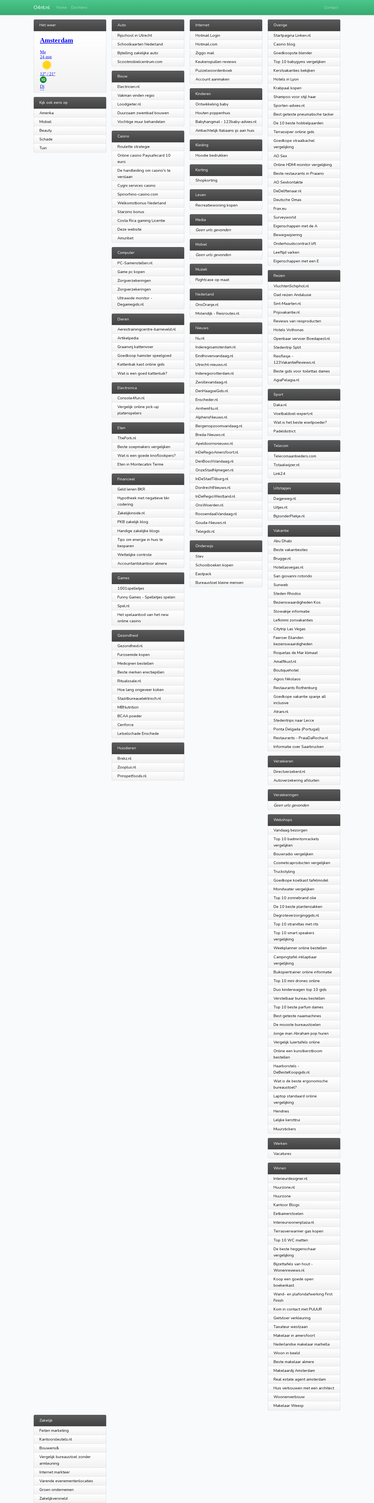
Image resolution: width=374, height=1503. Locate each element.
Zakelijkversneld (53, 1498)
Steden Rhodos (287, 593)
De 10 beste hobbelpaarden (298, 123)
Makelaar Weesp (289, 1405)
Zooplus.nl (126, 767)
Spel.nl (123, 606)
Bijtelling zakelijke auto (137, 53)
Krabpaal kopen (287, 88)
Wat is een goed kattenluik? (142, 373)
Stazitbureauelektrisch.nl (139, 698)
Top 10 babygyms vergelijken (300, 61)
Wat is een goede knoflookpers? (146, 455)
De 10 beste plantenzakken (298, 906)
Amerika (46, 113)
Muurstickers (285, 1129)
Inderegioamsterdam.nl (215, 347)
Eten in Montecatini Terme (140, 464)
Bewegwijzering (288, 234)
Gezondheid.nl (130, 646)
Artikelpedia (128, 338)
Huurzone (282, 1196)
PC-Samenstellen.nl (135, 263)
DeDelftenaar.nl (287, 191)
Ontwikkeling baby (211, 104)
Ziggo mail (204, 53)
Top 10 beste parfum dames (298, 1007)
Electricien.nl (128, 86)
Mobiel (45, 121)
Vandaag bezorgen (290, 830)
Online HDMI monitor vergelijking (303, 164)
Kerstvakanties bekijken (294, 70)
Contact (331, 7)
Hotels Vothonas (289, 329)
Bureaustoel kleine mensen (219, 582)
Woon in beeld (287, 1353)
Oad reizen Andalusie (292, 294)
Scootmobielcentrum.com (139, 61)
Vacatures (282, 1153)
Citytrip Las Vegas (290, 629)
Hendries (281, 1111)
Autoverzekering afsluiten (296, 780)
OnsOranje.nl (206, 304)
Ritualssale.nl (129, 681)
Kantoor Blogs (287, 1204)
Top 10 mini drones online (297, 980)
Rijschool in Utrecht (134, 35)
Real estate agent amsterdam (300, 1379)
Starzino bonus (130, 211)
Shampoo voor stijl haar (295, 96)
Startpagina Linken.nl (292, 35)
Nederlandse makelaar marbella (302, 1344)
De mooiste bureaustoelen (297, 1024)
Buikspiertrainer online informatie (303, 972)
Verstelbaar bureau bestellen (299, 998)
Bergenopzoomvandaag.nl (218, 426)
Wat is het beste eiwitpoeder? (300, 422)
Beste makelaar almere (294, 1361)
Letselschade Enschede (138, 733)
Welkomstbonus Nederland (141, 203)
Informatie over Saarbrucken (299, 746)
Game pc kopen (131, 271)
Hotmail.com (206, 44)
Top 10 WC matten (291, 1240)
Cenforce (125, 724)
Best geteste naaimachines (297, 1016)
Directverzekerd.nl (289, 771)
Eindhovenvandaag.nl (214, 355)
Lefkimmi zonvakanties (293, 620)
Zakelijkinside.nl (131, 513)
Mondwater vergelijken (294, 889)
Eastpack (203, 573)
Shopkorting (206, 180)
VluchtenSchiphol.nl (291, 286)
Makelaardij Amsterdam (294, 1370)
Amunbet (125, 238)
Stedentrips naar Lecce (294, 720)
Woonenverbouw (289, 1396)
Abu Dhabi (283, 541)
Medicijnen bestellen (135, 663)
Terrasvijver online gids (294, 131)
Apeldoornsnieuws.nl (214, 443)
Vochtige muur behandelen (141, 121)
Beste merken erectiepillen (140, 672)
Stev (199, 556)
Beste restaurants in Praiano (299, 173)
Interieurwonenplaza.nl (294, 1222)
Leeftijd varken (286, 252)
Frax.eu (280, 208)
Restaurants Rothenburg (295, 687)
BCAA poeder (129, 716)
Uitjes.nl (280, 507)
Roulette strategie (133, 146)
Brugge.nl (282, 558)
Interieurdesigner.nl (290, 1178)
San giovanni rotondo (293, 576)
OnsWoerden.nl (209, 505)
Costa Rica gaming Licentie (141, 220)
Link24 (279, 473)
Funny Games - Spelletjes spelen (146, 597)
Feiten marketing (54, 1430)
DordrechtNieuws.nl (213, 487)
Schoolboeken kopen (214, 565)
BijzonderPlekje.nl (289, 516)
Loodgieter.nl (129, 104)
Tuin (43, 148)
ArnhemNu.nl (206, 408)
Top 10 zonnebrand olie (295, 897)
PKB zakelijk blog (132, 521)
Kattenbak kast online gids (141, 364)
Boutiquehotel (286, 670)
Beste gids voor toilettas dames (302, 371)
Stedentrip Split (287, 347)
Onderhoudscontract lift (295, 243)
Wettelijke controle (134, 554)
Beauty (45, 130)
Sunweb (281, 584)
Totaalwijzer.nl (287, 464)
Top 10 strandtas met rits (296, 924)
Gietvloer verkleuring (292, 1318)
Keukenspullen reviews (215, 61)
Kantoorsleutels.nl (55, 1439)
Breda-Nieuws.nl (210, 434)
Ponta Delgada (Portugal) (297, 729)
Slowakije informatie (292, 611)
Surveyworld (285, 217)
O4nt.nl (42, 7)
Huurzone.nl (284, 1187)
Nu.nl (200, 338)
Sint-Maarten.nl (287, 303)
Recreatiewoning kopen (216, 205)
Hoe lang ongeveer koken (140, 689)
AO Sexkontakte (288, 182)
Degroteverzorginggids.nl (296, 915)
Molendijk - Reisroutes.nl (217, 313)
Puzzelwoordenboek (213, 70)
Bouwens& (49, 1448)
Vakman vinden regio (135, 95)
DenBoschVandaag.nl (214, 461)
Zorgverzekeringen (134, 280)
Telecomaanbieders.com (295, 456)
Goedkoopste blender (293, 53)
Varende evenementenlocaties (66, 1481)
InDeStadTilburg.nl (211, 478)
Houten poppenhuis (212, 113)
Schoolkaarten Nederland (140, 44)
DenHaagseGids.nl (211, 391)
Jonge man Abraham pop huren (301, 1033)
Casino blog (284, 44)
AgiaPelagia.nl (286, 380)
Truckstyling (284, 871)
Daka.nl (280, 405)
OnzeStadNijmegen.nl (214, 470)
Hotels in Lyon (286, 79)
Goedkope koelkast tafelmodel (301, 880)
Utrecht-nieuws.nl (211, 364)
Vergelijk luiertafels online (297, 1042)
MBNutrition (128, 707)
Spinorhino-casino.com (137, 194)
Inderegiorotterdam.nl (214, 373)
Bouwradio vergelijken (293, 854)
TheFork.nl (126, 438)
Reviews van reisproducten (297, 321)
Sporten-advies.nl (289, 105)
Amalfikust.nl (285, 661)
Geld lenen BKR (131, 489)
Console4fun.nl (131, 398)
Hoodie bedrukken (211, 155)
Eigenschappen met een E (296, 261)
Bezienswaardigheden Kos (297, 602)
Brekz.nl (124, 758)
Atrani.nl (281, 711)
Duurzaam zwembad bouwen (143, 113)
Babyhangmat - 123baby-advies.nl (226, 121)
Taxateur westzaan (291, 1326)
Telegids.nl (205, 531)
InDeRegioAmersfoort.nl (216, 452)
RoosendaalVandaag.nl (216, 514)
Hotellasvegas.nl (288, 567)
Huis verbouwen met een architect (304, 1388)
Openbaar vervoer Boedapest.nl (302, 338)
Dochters (79, 7)
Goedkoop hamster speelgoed (144, 355)
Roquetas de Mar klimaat (296, 652)
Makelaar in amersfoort (294, 1335)
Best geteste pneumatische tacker (304, 114)
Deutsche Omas (287, 199)
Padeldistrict (284, 431)
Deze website (129, 229)
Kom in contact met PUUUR (298, 1309)
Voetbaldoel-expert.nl (293, 413)
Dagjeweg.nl (285, 498)
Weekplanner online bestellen (300, 948)
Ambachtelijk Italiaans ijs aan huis (224, 130)
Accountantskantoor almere (142, 563)
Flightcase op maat (212, 279)
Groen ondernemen (56, 1489)
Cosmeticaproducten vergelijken (302, 862)
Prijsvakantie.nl (287, 312)
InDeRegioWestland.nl (215, 496)
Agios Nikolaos (287, 679)
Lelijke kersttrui (287, 1120)
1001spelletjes (130, 588)
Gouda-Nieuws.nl (210, 522)
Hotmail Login (207, 35)
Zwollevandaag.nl (211, 382)
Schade (46, 139)
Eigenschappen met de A (295, 226)
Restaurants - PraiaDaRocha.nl (301, 738)
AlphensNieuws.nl (211, 417)
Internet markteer (54, 1472)
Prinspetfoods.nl (131, 776)
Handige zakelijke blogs (138, 530)
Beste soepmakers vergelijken (143, 446)
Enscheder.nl (206, 399)
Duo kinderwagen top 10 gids (300, 989)
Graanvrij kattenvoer (135, 346)
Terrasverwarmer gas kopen (298, 1231)
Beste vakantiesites (291, 549)
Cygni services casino (136, 185)
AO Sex (280, 156)
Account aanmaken (212, 79)
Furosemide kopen (133, 654)
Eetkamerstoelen (288, 1213)
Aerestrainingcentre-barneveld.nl (146, 329)
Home (61, 7)
